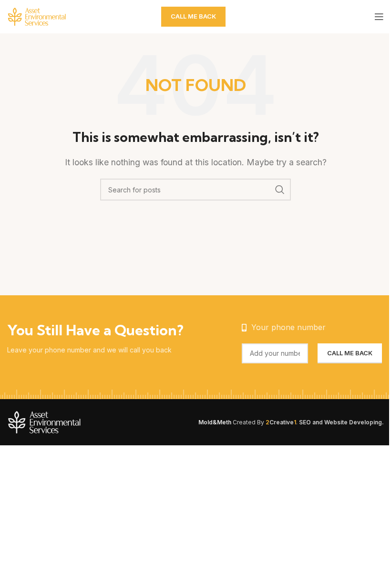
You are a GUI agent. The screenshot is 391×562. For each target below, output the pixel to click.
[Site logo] (55, 15)
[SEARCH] (280, 190)
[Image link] (66, 421)
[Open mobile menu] (379, 16)
